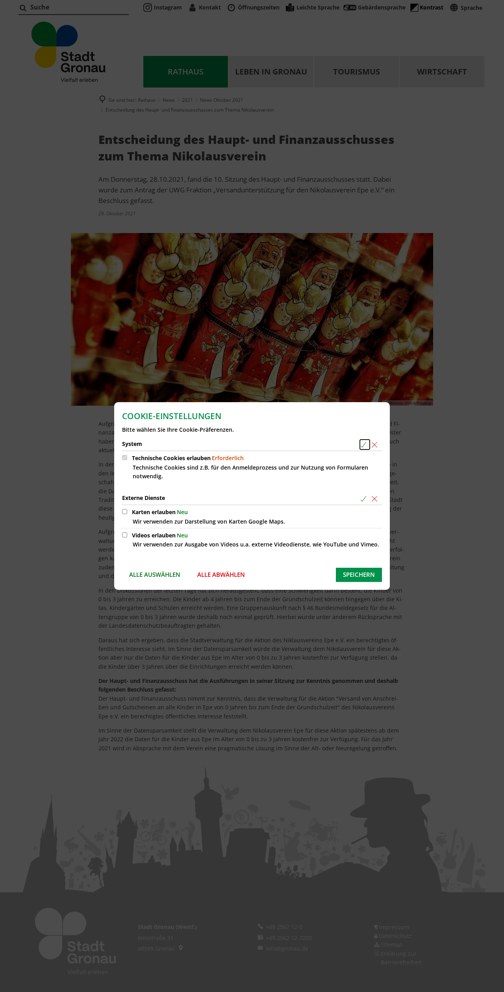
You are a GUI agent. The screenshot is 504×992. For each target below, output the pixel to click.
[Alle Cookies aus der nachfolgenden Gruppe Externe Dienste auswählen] (365, 498)
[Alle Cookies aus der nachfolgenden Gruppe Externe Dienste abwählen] (376, 498)
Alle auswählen (154, 574)
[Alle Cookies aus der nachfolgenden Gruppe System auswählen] (365, 444)
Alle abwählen (221, 574)
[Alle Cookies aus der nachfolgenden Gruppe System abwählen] (376, 444)
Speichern (359, 574)
